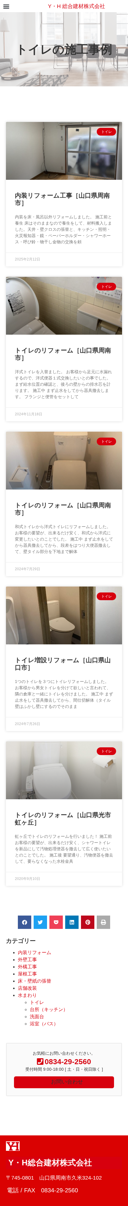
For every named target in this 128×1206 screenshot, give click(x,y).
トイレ (37, 1002)
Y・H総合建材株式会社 (50, 1162)
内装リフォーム (34, 952)
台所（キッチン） (49, 1009)
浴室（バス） (44, 1023)
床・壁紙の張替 (34, 980)
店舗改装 (27, 988)
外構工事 (27, 966)
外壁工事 (27, 959)
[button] (6, 6)
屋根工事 (27, 973)
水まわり (27, 995)
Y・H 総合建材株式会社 (76, 6)
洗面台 (37, 1016)
